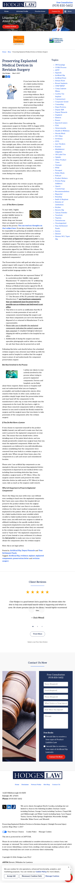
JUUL (57, 141)
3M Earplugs (60, 65)
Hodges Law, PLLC (24, 857)
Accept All (11, 876)
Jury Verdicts (60, 144)
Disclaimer (25, 784)
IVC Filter (59, 136)
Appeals (58, 73)
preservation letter (21, 558)
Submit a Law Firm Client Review (37, 642)
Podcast (58, 176)
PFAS (57, 168)
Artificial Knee (60, 78)
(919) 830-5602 (62, 5)
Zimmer (58, 234)
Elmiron (58, 118)
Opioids (58, 157)
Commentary (60, 99)
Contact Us (56, 11)
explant (32, 556)
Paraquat (58, 170)
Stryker (58, 207)
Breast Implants (61, 83)
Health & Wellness (62, 131)
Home (6, 11)
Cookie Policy (31, 832)
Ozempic (58, 165)
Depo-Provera (60, 107)
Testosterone (60, 221)
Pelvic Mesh (59, 173)
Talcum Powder (61, 213)
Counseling (59, 104)
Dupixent (58, 115)
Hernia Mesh (60, 133)
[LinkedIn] (9, 807)
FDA (57, 125)
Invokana (58, 139)
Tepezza (58, 218)
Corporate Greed (61, 102)
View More (37, 634)
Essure (57, 120)
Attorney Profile (22, 11)
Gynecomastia (60, 128)
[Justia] (14, 807)
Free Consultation (65, 3)
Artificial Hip (15, 551)
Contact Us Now (10, 26)
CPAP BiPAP (60, 86)
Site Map (47, 784)
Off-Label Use (60, 155)
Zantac (57, 231)
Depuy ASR (59, 110)
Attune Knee (60, 81)
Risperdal (58, 194)
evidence (24, 556)
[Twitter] (4, 807)
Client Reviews (37, 582)
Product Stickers (61, 178)
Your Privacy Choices (16, 832)
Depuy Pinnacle (28, 551)
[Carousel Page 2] (37, 626)
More (69, 11)
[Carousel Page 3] (42, 626)
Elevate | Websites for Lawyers (17, 862)
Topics (54, 60)
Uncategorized (60, 223)
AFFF (57, 70)
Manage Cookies (45, 832)
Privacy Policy (36, 784)
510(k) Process (60, 67)
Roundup (58, 197)
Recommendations (62, 191)
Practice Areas (40, 11)
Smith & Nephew (61, 199)
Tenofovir (59, 215)
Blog (9, 52)
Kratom (58, 147)
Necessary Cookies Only (32, 876)
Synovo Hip (59, 210)
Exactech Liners (61, 123)
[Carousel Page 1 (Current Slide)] (33, 626)
